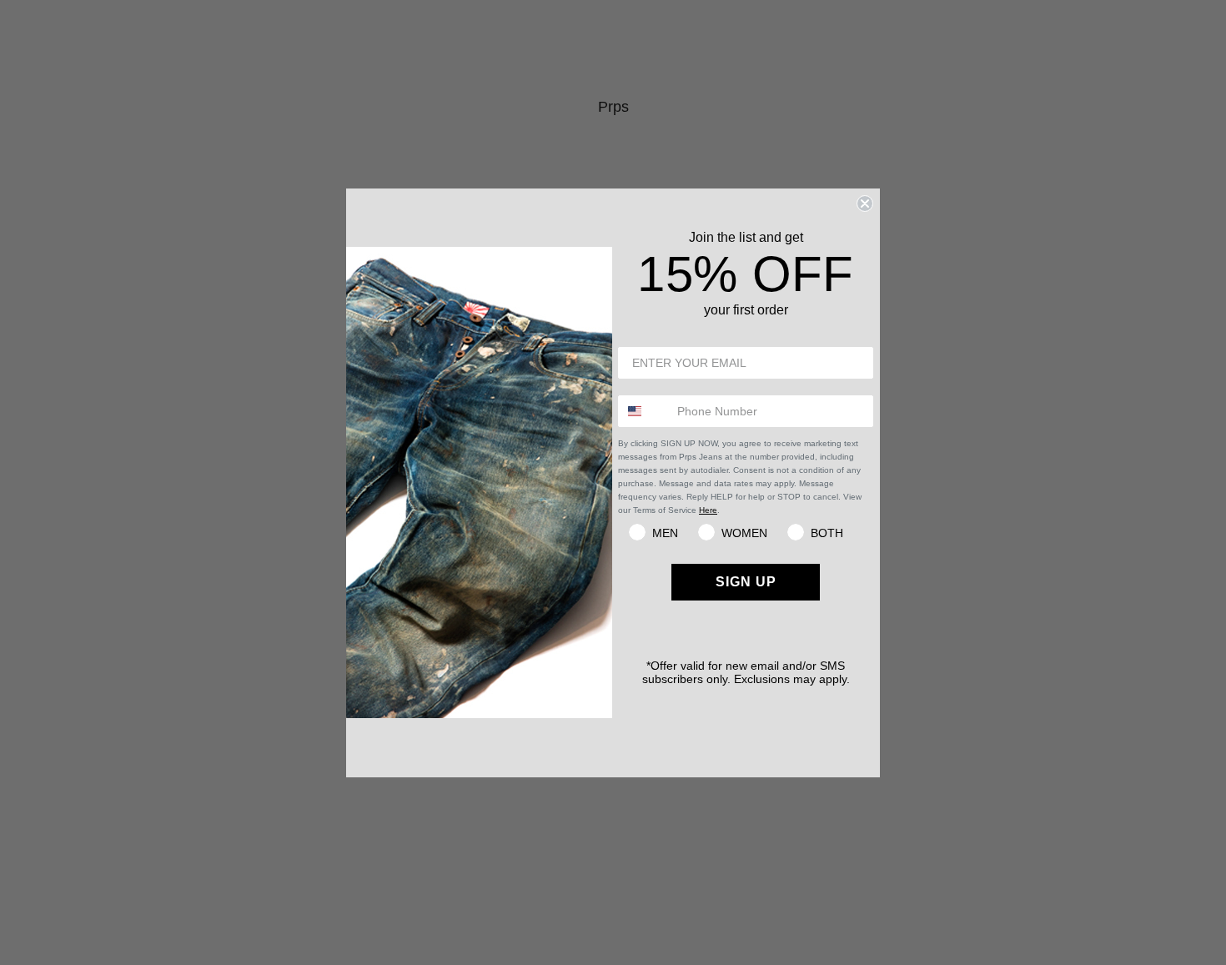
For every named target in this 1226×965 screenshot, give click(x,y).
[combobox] (644, 411)
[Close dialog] (865, 203)
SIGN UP (746, 582)
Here (708, 510)
